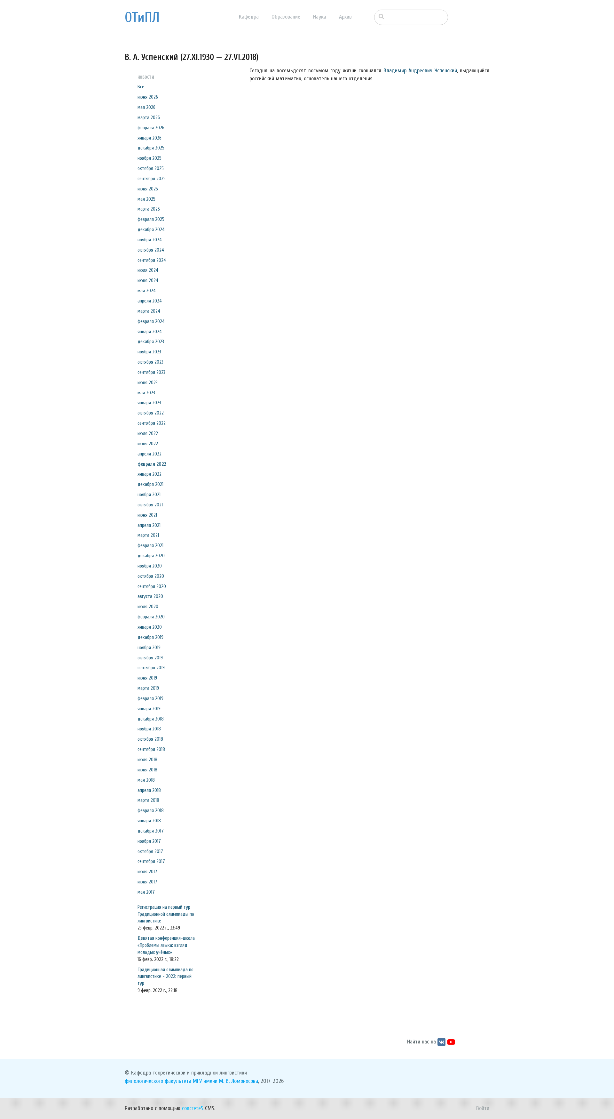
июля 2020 (148, 606)
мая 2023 (146, 393)
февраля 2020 (151, 617)
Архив (345, 16)
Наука (319, 16)
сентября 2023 (151, 372)
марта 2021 (148, 535)
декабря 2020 (151, 556)
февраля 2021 (150, 545)
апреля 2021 (149, 525)
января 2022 (149, 474)
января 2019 (149, 709)
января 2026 (149, 138)
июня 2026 (148, 97)
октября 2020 (151, 576)
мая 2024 (147, 291)
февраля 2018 (151, 810)
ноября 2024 (150, 240)
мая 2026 (146, 107)
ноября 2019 (149, 647)
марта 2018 (148, 800)
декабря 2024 (151, 229)
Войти (482, 1108)
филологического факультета (158, 1081)
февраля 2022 (152, 464)
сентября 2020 (152, 586)
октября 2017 (150, 851)
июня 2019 (147, 678)
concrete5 (192, 1108)
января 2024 (150, 331)
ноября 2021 (149, 494)
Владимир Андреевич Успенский (420, 70)
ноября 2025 (149, 158)
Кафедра (249, 16)
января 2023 (149, 403)
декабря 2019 (150, 637)
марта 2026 (149, 117)
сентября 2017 (151, 861)
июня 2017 (147, 882)
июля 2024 (148, 270)
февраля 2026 (151, 128)
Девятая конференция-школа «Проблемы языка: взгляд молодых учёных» (166, 945)
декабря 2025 (151, 148)
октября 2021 (150, 505)
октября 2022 (151, 413)
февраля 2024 (151, 321)
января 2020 (150, 627)
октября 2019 (150, 658)
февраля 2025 (151, 219)
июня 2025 (148, 189)
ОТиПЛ (142, 17)
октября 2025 (151, 168)
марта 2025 (149, 209)
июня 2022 (148, 444)
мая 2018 (146, 780)
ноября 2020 (150, 566)
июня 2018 (147, 770)
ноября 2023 (149, 352)
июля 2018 (147, 759)
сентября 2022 (152, 423)
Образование (286, 16)
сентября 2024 (152, 260)
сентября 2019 (151, 668)
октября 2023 (150, 362)
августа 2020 (150, 596)
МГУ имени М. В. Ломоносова (225, 1081)
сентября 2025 (152, 178)
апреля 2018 (149, 790)
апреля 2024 (150, 301)
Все (141, 87)
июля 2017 (147, 871)
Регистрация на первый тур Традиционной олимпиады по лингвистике (166, 914)
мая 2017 (146, 892)
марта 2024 (149, 311)
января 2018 (149, 821)
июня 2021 (147, 515)
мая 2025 (146, 199)
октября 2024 (151, 250)
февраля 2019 (150, 698)
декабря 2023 (151, 341)
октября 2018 (150, 739)
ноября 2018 (149, 729)
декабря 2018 (151, 719)
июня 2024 (148, 280)
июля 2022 (148, 433)
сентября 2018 (151, 749)
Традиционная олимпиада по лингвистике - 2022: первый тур (165, 976)
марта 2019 (148, 688)
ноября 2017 (149, 841)
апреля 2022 (149, 454)
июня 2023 (148, 382)
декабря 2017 (151, 831)
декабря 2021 (150, 484)
